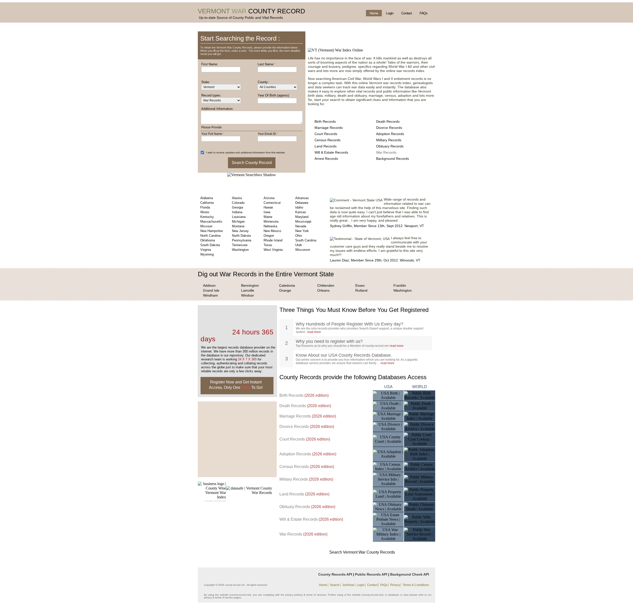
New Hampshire (211, 231)
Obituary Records (390, 146)
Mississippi (303, 221)
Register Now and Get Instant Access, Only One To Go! (236, 385)
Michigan (238, 221)
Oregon (269, 235)
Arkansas (302, 198)
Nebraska (270, 226)
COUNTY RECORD (276, 11)
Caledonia (287, 285)
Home (374, 13)
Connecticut (272, 203)
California (207, 203)
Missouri (206, 226)
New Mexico (272, 231)
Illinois (204, 212)
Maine (268, 217)
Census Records (327, 140)
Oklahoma (207, 240)
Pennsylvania (241, 240)
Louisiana (239, 217)
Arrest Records (326, 159)
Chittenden (325, 285)
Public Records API (371, 574)
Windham (210, 295)
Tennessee (240, 245)
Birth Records (325, 121)
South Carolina (305, 240)
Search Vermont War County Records (362, 552)
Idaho (299, 207)
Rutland (361, 290)
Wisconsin (302, 250)
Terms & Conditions (416, 585)
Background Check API (409, 574)
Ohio (298, 235)
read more (314, 332)
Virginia (205, 250)
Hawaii (268, 207)
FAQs (423, 13)
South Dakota (210, 245)
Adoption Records (390, 134)
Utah (298, 245)
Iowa (267, 212)
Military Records (388, 140)
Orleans (323, 290)
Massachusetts (211, 221)
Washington (240, 250)
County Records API (335, 574)
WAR (239, 11)
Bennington (250, 285)
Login (389, 13)
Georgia (237, 207)
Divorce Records (389, 128)
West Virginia (273, 250)
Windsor (247, 295)
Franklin (399, 285)
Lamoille (247, 290)
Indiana (237, 212)
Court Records (326, 134)
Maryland (301, 217)
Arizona (269, 198)
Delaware (301, 203)
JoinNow (348, 585)
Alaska (237, 198)
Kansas (300, 212)
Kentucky (207, 217)
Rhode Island (273, 240)
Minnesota (271, 221)
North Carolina (210, 235)
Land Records (326, 146)
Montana (238, 226)
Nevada (300, 226)
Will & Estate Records (331, 152)
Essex (360, 285)
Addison (209, 285)
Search (334, 585)
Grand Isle (211, 290)
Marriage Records (329, 128)
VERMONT (214, 11)
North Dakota (241, 235)
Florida (205, 207)
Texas (268, 245)
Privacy (395, 585)
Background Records (392, 159)
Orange (285, 290)
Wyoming (207, 254)
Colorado (238, 203)
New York (302, 231)
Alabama (206, 198)
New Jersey (240, 231)
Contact (406, 13)
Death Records (388, 121)
